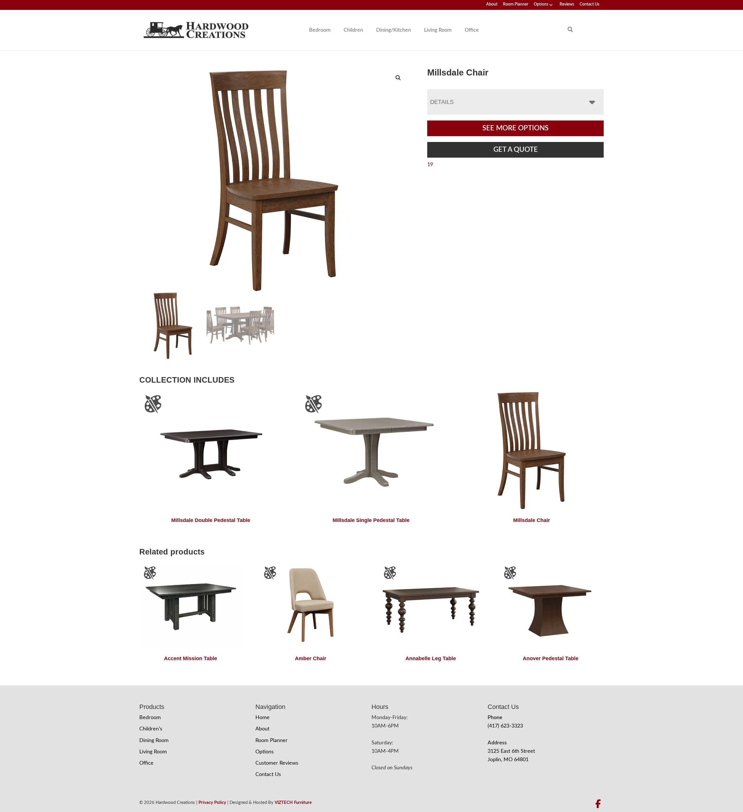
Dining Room (154, 740)
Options (541, 4)
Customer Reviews (276, 763)
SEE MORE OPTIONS (515, 128)
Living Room (438, 30)
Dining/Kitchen (393, 30)
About (491, 4)
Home (262, 717)
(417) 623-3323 (505, 726)
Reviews (567, 4)
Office (472, 30)
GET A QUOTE (515, 149)
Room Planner (515, 4)
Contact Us (589, 4)
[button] (398, 78)
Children (353, 30)
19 (430, 164)
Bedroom (320, 30)
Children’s (150, 729)
